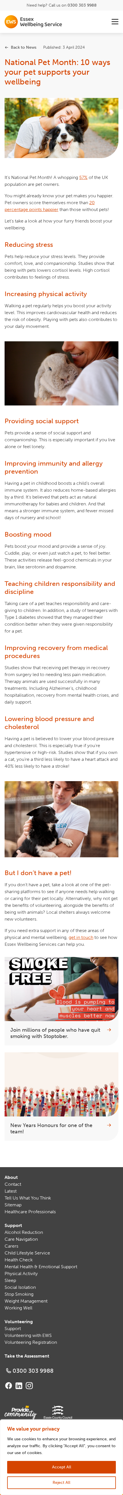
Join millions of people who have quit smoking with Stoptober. (55, 1033)
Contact (13, 1184)
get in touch (81, 937)
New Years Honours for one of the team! (51, 1128)
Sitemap (13, 1205)
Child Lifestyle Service (27, 1253)
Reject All (61, 1482)
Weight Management (26, 1301)
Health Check (19, 1259)
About (11, 1177)
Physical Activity (21, 1273)
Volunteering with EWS (28, 1335)
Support (13, 1225)
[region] (61, 1457)
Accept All (61, 1467)
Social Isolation (20, 1287)
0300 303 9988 (82, 5)
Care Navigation (21, 1239)
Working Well (18, 1308)
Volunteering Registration (31, 1342)
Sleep (10, 1280)
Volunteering (19, 1321)
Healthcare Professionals (30, 1211)
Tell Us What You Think (28, 1198)
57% (83, 177)
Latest (11, 1191)
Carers (11, 1246)
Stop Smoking (19, 1294)
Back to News (23, 47)
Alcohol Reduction (24, 1232)
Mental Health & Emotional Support (41, 1266)
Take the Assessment (27, 1356)
